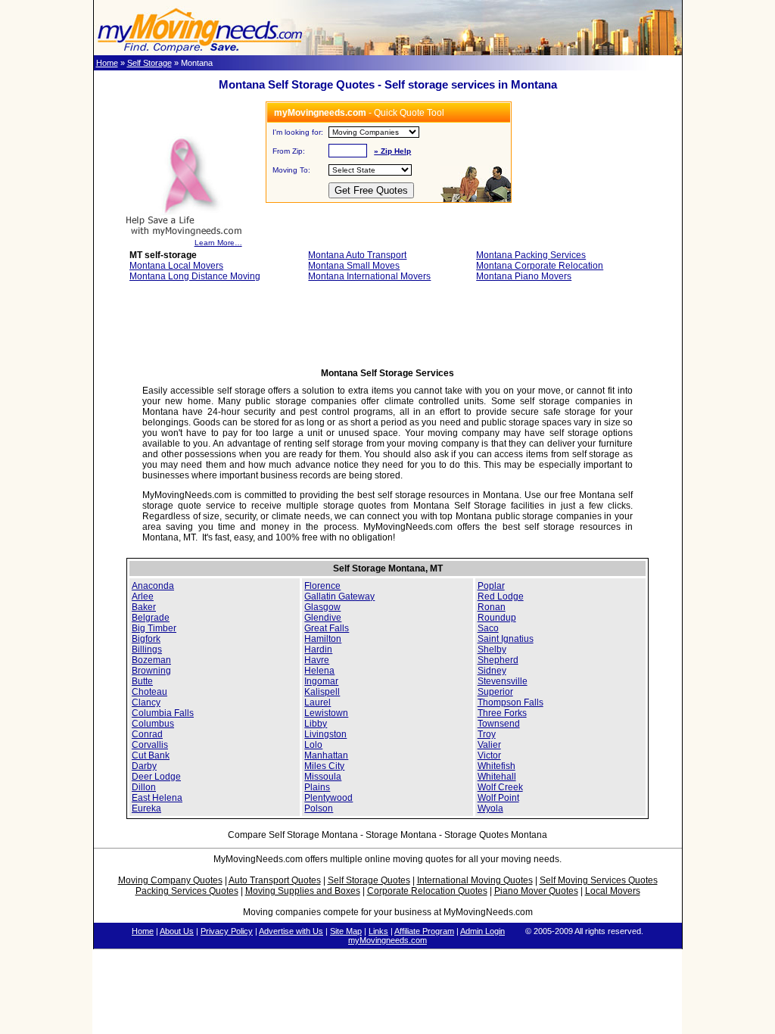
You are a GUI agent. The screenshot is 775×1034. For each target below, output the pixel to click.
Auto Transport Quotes (275, 880)
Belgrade (151, 617)
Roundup (497, 617)
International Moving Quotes (475, 880)
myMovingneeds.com (387, 940)
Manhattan (326, 755)
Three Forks (502, 713)
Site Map (346, 931)
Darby (144, 766)
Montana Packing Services (531, 255)
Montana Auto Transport (357, 255)
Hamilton (322, 639)
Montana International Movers (369, 276)
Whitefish (496, 766)
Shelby (492, 649)
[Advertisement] (387, 329)
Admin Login (482, 931)
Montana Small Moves (354, 265)
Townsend (499, 723)
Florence (322, 586)
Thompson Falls (510, 702)
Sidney (492, 670)
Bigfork (146, 639)
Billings (147, 649)
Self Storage (149, 62)
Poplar (491, 586)
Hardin (318, 649)
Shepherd (498, 660)
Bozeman (151, 660)
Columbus (153, 723)
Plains (317, 787)
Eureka (146, 808)
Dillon (144, 787)
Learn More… (218, 242)
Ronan (492, 607)
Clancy (146, 702)
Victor (489, 755)
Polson (318, 808)
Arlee (143, 596)
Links (378, 931)
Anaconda (153, 586)
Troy (487, 734)
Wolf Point (498, 798)
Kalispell (322, 692)
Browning (151, 670)
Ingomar (321, 681)
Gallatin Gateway (339, 596)
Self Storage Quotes (369, 880)
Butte (142, 681)
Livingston (325, 734)
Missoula (322, 776)
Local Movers (612, 891)
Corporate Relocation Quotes (427, 891)
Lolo (313, 745)
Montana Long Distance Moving (194, 276)
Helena (319, 670)
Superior (495, 692)
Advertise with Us (291, 931)
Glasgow (322, 607)
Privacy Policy (227, 931)
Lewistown (326, 713)
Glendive (322, 617)
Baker (144, 607)
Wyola (490, 808)
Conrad (147, 734)
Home (107, 62)
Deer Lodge (156, 776)
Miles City (324, 766)
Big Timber (154, 628)
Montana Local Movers (176, 265)
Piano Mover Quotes (536, 891)
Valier (489, 745)
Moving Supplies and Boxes (302, 891)
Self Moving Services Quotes (599, 880)
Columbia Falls (163, 713)
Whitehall (497, 776)
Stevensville (503, 681)
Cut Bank (151, 755)
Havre (316, 660)
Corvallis (150, 745)
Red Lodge (501, 596)
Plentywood (328, 798)
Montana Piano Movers (523, 276)
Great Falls (326, 628)
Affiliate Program (424, 931)
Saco (488, 628)
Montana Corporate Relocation (539, 265)
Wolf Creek (500, 787)
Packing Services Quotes (186, 891)
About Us (177, 931)
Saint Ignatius (506, 639)
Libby (315, 723)
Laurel (317, 702)
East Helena (157, 798)
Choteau (149, 692)
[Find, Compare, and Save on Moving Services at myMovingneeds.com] (200, 52)
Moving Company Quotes (170, 880)
